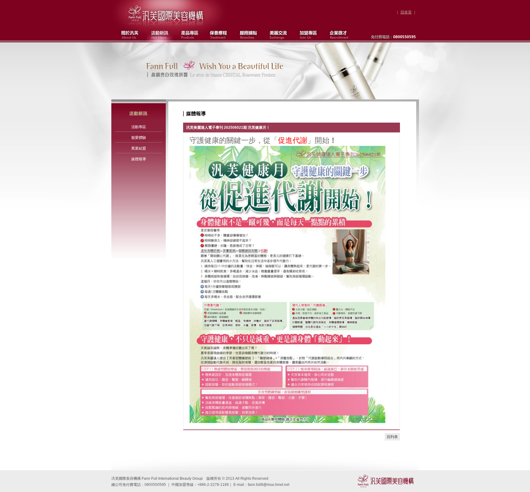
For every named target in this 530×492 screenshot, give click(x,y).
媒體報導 (138, 159)
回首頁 (406, 12)
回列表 (392, 437)
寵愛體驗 (138, 137)
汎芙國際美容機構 (166, 14)
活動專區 (138, 127)
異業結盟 (138, 148)
